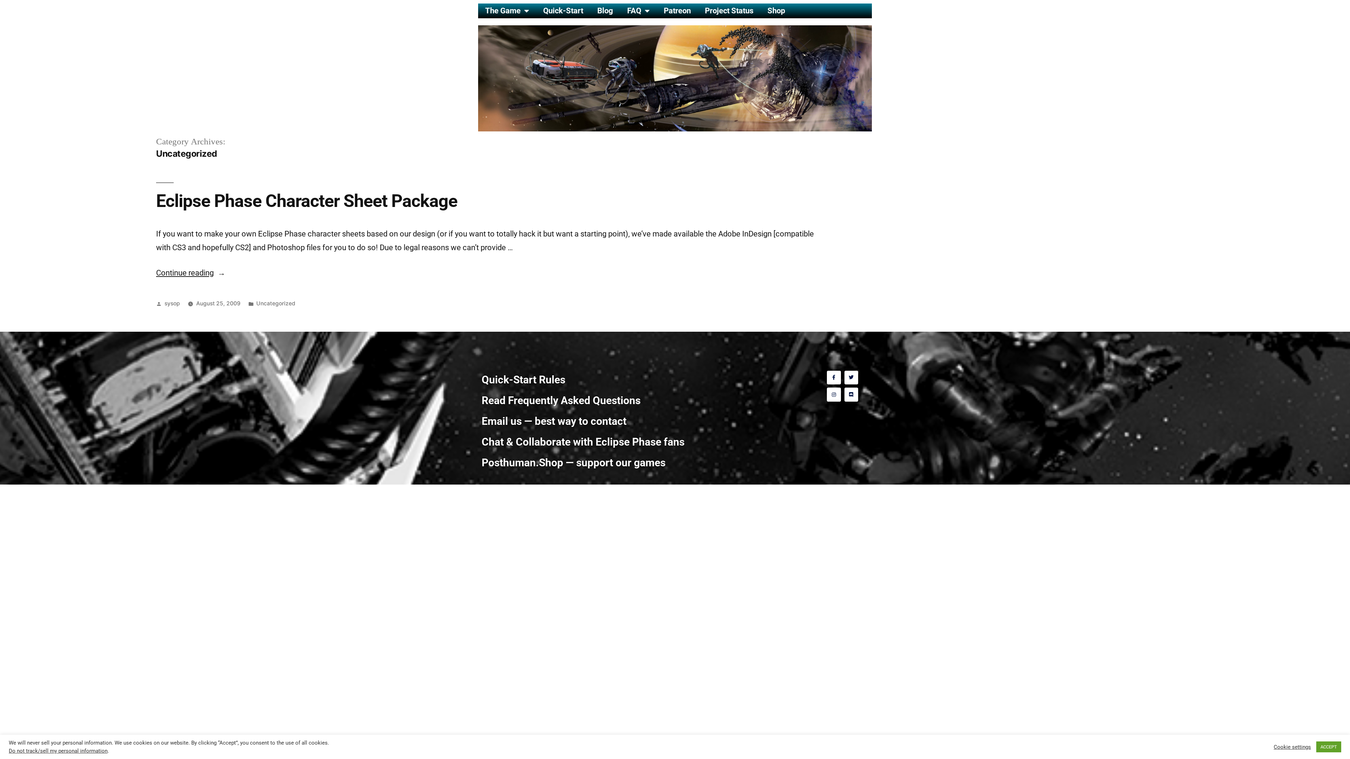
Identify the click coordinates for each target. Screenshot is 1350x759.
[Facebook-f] (834, 377)
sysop (172, 303)
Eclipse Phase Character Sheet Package (306, 201)
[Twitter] (851, 377)
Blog (605, 10)
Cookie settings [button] (1292, 747)
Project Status (729, 10)
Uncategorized (275, 303)
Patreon (677, 10)
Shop (776, 10)
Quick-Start (563, 10)
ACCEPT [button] (1328, 747)
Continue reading (190, 272)
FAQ (634, 10)
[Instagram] (834, 394)
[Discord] (851, 394)
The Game (503, 10)
